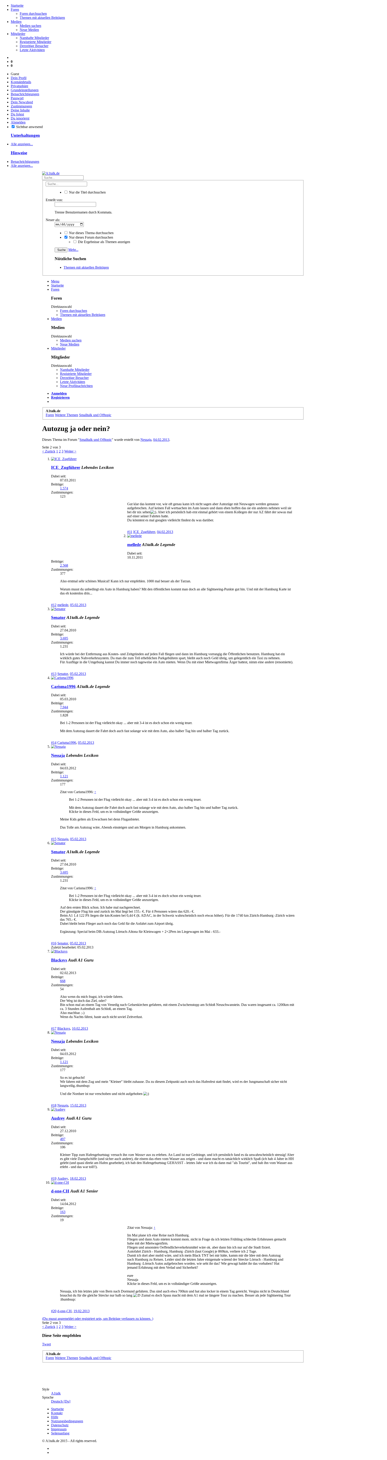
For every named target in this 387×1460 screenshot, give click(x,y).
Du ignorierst (20, 118)
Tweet (46, 1344)
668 (62, 981)
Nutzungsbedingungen (67, 1421)
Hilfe (54, 1417)
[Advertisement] (20, 439)
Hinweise (19, 152)
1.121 (64, 776)
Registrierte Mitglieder (35, 42)
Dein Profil (18, 78)
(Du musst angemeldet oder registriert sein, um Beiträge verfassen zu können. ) (97, 1319)
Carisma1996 (63, 686)
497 (62, 1139)
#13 (53, 674)
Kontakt (56, 1413)
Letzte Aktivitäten (32, 50)
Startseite (17, 5)
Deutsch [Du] (60, 1401)
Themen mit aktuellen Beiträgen (42, 18)
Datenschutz (60, 1425)
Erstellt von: (54, 200)
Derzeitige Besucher (34, 46)
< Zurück (48, 451)
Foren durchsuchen (33, 13)
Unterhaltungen (25, 135)
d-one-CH (60, 1191)
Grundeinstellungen (25, 90)
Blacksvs (59, 960)
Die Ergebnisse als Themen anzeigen (103, 242)
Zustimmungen (21, 106)
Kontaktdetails (21, 82)
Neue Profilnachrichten (76, 386)
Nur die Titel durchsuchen (87, 192)
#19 (53, 1178)
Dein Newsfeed (22, 102)
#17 (53, 1028)
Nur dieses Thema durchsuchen (91, 233)
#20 (53, 1311)
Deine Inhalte (20, 110)
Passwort (17, 98)
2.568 (64, 565)
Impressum (59, 1429)
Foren (15, 9)
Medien (16, 22)
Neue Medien (29, 30)
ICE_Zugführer (65, 467)
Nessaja (145, 440)
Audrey (58, 1118)
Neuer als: (53, 220)
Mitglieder (18, 34)
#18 (53, 1105)
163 (62, 1212)
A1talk (56, 1393)
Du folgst (17, 114)
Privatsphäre (19, 86)
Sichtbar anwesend (29, 127)
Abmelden (18, 122)
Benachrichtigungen (25, 94)
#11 (129, 532)
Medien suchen (30, 26)
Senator (58, 617)
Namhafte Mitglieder (34, 38)
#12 (53, 605)
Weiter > (70, 451)
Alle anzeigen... (22, 144)
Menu (55, 281)
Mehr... (73, 250)
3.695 (64, 638)
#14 (53, 742)
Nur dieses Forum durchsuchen (90, 237)
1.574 (64, 488)
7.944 (64, 707)
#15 (53, 839)
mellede (134, 544)
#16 (53, 943)
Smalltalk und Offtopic (96, 440)
